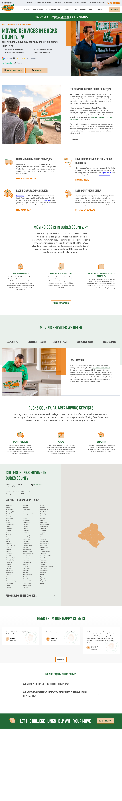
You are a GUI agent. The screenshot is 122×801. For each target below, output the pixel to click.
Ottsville (25, 566)
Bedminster (9, 510)
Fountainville (10, 560)
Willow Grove (44, 570)
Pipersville (26, 579)
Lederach (26, 531)
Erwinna (8, 549)
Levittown (26, 533)
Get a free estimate (105, 720)
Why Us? (92, 9)
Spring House (44, 541)
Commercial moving (85, 341)
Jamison (25, 518)
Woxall (42, 575)
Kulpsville (25, 524)
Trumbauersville (45, 552)
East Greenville (10, 545)
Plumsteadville (27, 581)
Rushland (42, 518)
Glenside (8, 575)
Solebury (42, 535)
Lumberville (26, 539)
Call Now (38, 70)
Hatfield (8, 587)
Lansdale (25, 528)
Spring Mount (44, 543)
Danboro (8, 531)
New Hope (26, 558)
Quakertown (27, 585)
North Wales (27, 562)
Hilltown (25, 505)
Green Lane (9, 577)
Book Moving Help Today (26, 178)
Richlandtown (44, 510)
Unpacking (101, 441)
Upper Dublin (44, 558)
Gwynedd (9, 579)
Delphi (8, 533)
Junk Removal (38, 9)
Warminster (43, 560)
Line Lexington (27, 535)
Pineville (25, 577)
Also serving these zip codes (21, 595)
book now (75, 139)
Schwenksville (44, 526)
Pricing (83, 9)
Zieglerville (43, 581)
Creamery (9, 528)
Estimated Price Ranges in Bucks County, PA (101, 275)
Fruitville (8, 566)
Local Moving (12, 341)
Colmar (8, 526)
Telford (42, 549)
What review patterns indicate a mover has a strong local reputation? (55, 694)
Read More (61, 659)
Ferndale (8, 552)
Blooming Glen (10, 512)
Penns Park (26, 568)
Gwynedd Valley (11, 581)
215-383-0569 (115, 2)
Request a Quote (82, 179)
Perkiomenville (27, 575)
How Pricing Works (21, 273)
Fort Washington (11, 558)
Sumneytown (44, 547)
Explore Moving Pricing (61, 303)
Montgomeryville (28, 554)
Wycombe (43, 577)
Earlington (9, 543)
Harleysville (9, 583)
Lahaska (25, 526)
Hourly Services (70, 9)
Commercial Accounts (44, 3)
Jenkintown (26, 520)
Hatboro (8, 585)
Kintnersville (26, 522)
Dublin (8, 539)
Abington (9, 505)
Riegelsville (43, 512)
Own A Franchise (82, 3)
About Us (69, 3)
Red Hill (25, 587)
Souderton (43, 537)
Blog (100, 9)
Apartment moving (61, 341)
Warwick (42, 564)
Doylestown (9, 535)
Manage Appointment (98, 3)
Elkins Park (9, 547)
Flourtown (9, 554)
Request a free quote (14, 70)
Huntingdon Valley (29, 514)
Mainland (25, 541)
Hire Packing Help (23, 209)
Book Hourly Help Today (85, 209)
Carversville (9, 518)
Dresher (8, 537)
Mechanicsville (27, 545)
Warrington (43, 562)
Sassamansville (44, 524)
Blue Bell (8, 514)
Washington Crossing (46, 566)
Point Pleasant (27, 583)
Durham (8, 541)
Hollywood (26, 510)
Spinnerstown (44, 539)
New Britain (26, 556)
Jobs (30, 3)
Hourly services (109, 341)
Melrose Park (27, 549)
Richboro (42, 508)
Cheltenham (10, 524)
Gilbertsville (9, 573)
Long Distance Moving (37, 341)
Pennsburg (26, 570)
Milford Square (27, 552)
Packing (61, 441)
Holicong (25, 508)
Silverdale (43, 531)
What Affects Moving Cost (61, 273)
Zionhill (42, 583)
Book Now (114, 9)
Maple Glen (26, 543)
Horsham (26, 512)
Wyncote (43, 579)
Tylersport (43, 554)
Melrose (25, 547)
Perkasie (25, 573)
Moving (27, 9)
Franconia (9, 562)
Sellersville (43, 528)
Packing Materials (20, 441)
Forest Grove (10, 556)
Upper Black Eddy (45, 556)
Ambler (8, 508)
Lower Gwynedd (28, 537)
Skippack (42, 533)
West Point (43, 568)
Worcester (43, 573)
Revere (42, 505)
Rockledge (43, 514)
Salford (42, 520)
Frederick (9, 564)
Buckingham (10, 516)
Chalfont (9, 522)
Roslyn (42, 516)
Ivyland (25, 516)
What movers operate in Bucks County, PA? (46, 684)
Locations (58, 3)
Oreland (25, 564)
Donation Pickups (53, 9)
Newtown (26, 560)
